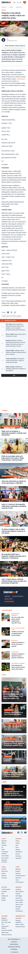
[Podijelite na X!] (11, 312)
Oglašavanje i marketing (14, 946)
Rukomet (18, 873)
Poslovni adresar (9, 601)
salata (8, 316)
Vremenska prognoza (5, 852)
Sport (18, 867)
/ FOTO (4, 675)
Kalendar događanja (18, 596)
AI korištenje (14, 949)
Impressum (14, 941)
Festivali (4, 875)
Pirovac (18, 854)
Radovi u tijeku (8, 598)
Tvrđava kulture (6, 889)
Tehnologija (19, 896)
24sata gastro (21, 79)
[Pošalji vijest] (20, 2)
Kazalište (4, 891)
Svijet (3, 849)
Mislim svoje (5, 932)
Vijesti (4, 838)
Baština (4, 900)
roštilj (3, 316)
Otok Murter (19, 851)
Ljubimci (18, 909)
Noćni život (5, 871)
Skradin (18, 849)
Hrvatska (4, 845)
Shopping (18, 889)
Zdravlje (18, 893)
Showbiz (4, 869)
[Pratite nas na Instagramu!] (22, 832)
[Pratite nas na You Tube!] (25, 832)
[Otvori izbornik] (24, 2)
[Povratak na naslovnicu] (7, 2)
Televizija (4, 878)
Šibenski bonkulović (5, 919)
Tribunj (17, 843)
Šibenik (4, 843)
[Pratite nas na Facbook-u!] (18, 832)
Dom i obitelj (19, 902)
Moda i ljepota (19, 891)
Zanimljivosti (19, 911)
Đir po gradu (5, 858)
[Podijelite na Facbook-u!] (8, 312)
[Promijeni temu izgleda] (14, 2)
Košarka (18, 871)
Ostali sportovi (20, 882)
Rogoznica (18, 858)
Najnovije (4, 841)
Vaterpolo (18, 878)
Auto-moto (18, 898)
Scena (4, 867)
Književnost (5, 896)
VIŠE (14, 375)
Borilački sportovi (20, 875)
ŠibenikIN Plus (20, 916)
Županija (19, 838)
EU (2, 847)
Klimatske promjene (4, 861)
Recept (13, 316)
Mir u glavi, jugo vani (6, 923)
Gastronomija (18, 7)
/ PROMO (4, 411)
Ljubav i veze (19, 904)
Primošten (18, 856)
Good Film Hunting (7, 930)
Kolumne (4, 916)
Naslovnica (4, 7)
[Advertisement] (14, 394)
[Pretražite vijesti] (18, 2)
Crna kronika (5, 855)
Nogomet (18, 869)
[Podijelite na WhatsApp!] (15, 312)
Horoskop (18, 906)
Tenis (17, 880)
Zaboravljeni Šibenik (5, 927)
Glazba (3, 873)
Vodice (17, 841)
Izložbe (4, 898)
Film (3, 893)
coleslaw (18, 316)
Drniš (17, 847)
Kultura (4, 887)
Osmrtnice (7, 596)
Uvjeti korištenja (14, 944)
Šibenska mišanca (7, 934)
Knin (17, 845)
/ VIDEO (4, 782)
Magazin (11, 7)
